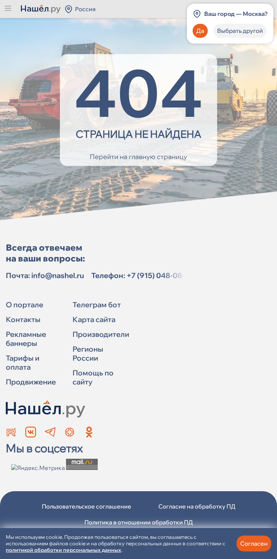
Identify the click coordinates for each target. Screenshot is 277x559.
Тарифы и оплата (22, 362)
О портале (24, 304)
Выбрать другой (240, 30)
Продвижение (31, 381)
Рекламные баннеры (26, 339)
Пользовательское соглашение (86, 506)
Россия (85, 9)
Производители (100, 334)
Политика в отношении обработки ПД (138, 522)
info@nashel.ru (57, 275)
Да (200, 30)
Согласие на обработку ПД (197, 506)
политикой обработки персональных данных (63, 550)
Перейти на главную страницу (138, 157)
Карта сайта (93, 319)
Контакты (23, 319)
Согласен (254, 543)
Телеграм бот (96, 304)
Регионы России (87, 353)
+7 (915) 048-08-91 (160, 275)
